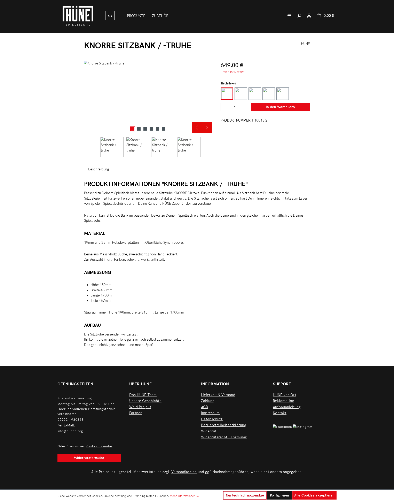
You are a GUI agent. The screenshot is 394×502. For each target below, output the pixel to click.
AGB (204, 407)
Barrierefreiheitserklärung (223, 425)
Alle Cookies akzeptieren (314, 495)
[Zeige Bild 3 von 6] (145, 129)
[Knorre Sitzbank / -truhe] (148, 97)
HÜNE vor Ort (284, 395)
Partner (135, 413)
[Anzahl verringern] (225, 107)
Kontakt (279, 413)
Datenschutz (212, 419)
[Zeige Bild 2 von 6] (139, 129)
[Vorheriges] (197, 127)
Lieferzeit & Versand (218, 395)
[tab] (98, 170)
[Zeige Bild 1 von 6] (132, 129)
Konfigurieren (279, 495)
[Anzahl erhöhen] (245, 107)
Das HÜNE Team (143, 395)
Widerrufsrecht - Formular (224, 437)
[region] (148, 109)
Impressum (210, 413)
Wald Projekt (140, 407)
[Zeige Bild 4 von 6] (151, 129)
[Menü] (289, 15)
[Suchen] (299, 15)
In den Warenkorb (280, 107)
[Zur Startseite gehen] (77, 16)
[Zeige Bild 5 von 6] (157, 129)
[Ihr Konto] (309, 15)
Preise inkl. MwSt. (233, 72)
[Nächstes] (207, 127)
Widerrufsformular (89, 458)
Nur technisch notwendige (245, 495)
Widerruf (208, 431)
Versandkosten (184, 472)
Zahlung (207, 401)
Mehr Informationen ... (184, 496)
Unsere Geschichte (145, 401)
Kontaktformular (99, 446)
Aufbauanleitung (287, 407)
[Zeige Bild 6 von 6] (163, 129)
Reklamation (283, 401)
